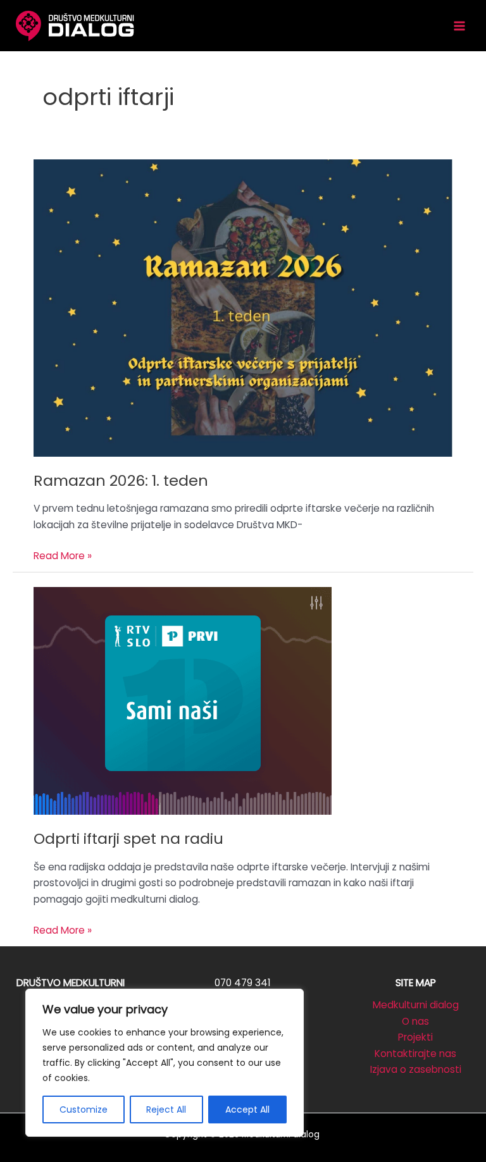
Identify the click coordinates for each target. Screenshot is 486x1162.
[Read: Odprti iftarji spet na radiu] (183, 700)
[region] (164, 1063)
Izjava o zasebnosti (415, 1069)
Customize (83, 1109)
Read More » (63, 556)
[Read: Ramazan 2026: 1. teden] (243, 307)
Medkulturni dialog (416, 1004)
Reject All (166, 1109)
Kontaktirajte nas (415, 1053)
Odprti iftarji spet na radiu (128, 838)
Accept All (247, 1109)
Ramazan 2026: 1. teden (121, 480)
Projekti (415, 1037)
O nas (415, 1021)
